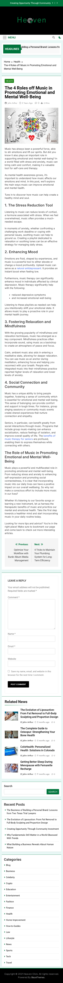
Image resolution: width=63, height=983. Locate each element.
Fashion (10, 901)
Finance (10, 907)
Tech (8, 956)
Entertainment (13, 895)
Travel (9, 962)
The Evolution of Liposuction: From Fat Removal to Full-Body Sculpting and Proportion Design (39, 713)
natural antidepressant (29, 268)
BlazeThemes (38, 977)
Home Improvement (15, 920)
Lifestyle (10, 938)
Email (11, 646)
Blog (8, 865)
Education (11, 889)
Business (10, 871)
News (9, 944)
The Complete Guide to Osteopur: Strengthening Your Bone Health (37, 732)
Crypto (9, 883)
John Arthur (12, 103)
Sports (9, 950)
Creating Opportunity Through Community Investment (30, 3)
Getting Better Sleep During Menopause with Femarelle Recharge (36, 765)
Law (8, 932)
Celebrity (10, 877)
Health (9, 80)
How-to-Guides (13, 926)
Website (12, 658)
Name (12, 633)
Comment (13, 597)
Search (8, 786)
